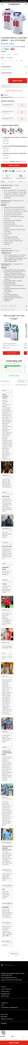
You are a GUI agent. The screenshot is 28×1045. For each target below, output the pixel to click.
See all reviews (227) (14, 363)
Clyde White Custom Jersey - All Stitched (14, 153)
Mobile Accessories (7, 1019)
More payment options (14, 90)
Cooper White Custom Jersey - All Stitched (15, 137)
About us (3, 987)
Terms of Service (6, 989)
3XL (21, 60)
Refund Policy (5, 996)
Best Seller (4, 1017)
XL (12, 60)
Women (15, 54)
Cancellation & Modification (9, 1007)
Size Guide (9, 58)
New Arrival (4, 1014)
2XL (17, 60)
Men (3, 54)
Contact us (4, 1003)
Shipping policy (5, 994)
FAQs (2, 1005)
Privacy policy (5, 991)
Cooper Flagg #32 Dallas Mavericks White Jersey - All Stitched (10, 344)
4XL (3, 63)
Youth (9, 54)
